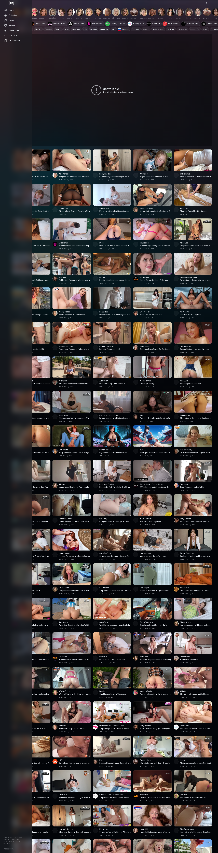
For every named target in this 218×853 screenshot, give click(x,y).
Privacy (7, 844)
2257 (13, 844)
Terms (18, 842)
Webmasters (9, 842)
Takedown (18, 838)
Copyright (8, 838)
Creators (16, 840)
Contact (7, 840)
